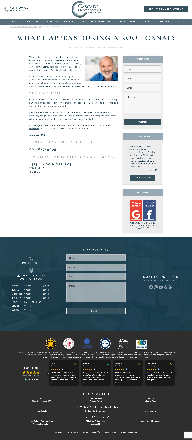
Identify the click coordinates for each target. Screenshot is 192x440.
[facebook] (151, 288)
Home (41, 398)
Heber (121, 357)
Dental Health (77, 47)
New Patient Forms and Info (41, 421)
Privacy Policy (96, 401)
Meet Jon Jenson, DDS (41, 401)
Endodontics (93, 47)
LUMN (94, 432)
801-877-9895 (43, 149)
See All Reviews (143, 177)
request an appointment (166, 9)
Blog (40, 27)
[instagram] (156, 288)
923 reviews (35, 375)
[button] (179, 21)
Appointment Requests (150, 421)
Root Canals (41, 411)
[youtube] (161, 288)
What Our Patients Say (96, 421)
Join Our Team (150, 401)
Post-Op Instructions (41, 424)
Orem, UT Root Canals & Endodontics (23, 27)
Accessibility (96, 424)
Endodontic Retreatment (96, 411)
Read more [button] (55, 383)
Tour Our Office (96, 398)
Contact (150, 398)
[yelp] (166, 289)
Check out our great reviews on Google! (143, 226)
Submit (143, 122)
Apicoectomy (150, 411)
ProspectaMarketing (128, 432)
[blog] (170, 288)
